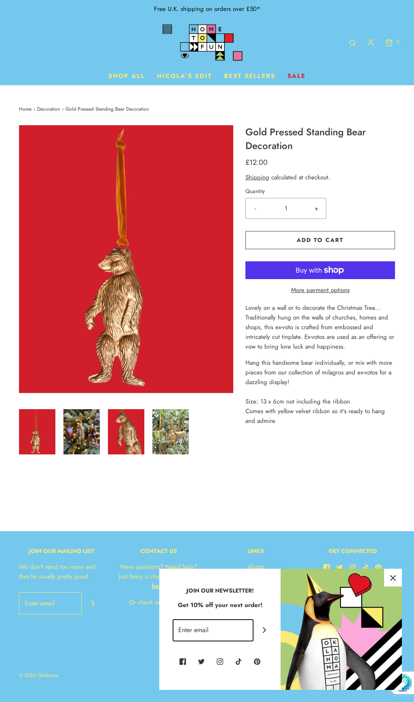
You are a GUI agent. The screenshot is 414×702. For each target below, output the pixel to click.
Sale (296, 75)
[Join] (93, 603)
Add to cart (320, 240)
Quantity (255, 191)
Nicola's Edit (184, 75)
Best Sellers (249, 75)
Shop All (126, 75)
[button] (37, 432)
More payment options (320, 290)
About (256, 566)
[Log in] (371, 42)
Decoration (48, 109)
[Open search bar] (352, 42)
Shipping (257, 177)
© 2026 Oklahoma (38, 675)
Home (25, 109)
